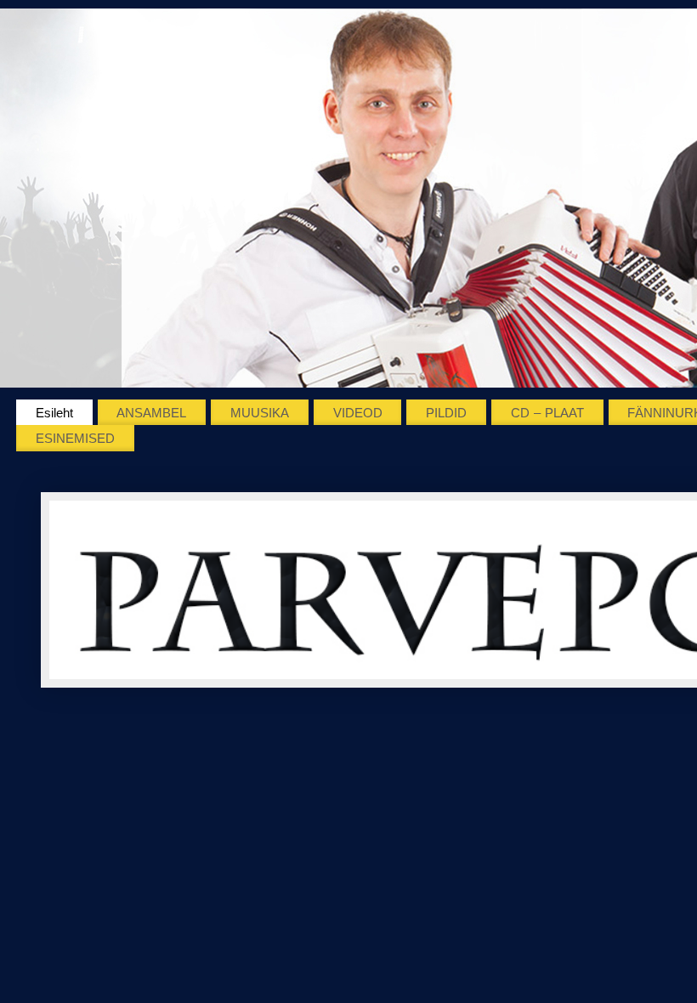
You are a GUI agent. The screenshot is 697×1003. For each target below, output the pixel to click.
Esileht (54, 412)
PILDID (446, 412)
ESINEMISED (75, 438)
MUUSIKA (259, 412)
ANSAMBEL (151, 412)
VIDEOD (357, 412)
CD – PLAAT (547, 412)
